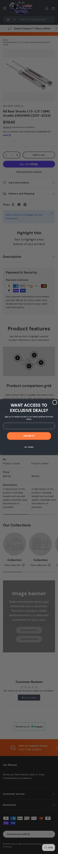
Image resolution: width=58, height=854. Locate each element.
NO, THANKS (29, 447)
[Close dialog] (55, 402)
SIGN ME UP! (28, 436)
